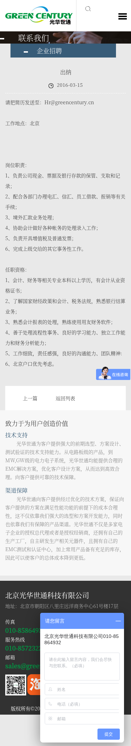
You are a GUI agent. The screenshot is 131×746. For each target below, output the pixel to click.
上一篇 (30, 398)
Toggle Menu (122, 16)
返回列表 (65, 398)
